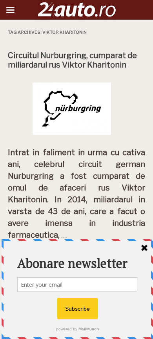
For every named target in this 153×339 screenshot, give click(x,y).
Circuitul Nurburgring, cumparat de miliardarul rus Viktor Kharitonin (72, 60)
